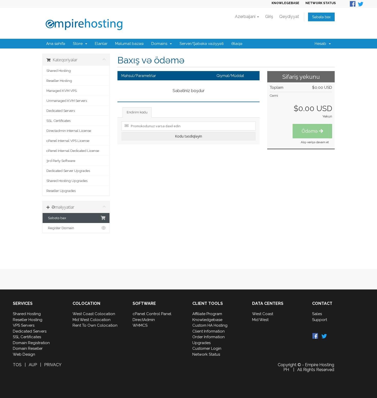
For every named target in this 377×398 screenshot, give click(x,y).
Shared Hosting (58, 71)
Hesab (321, 43)
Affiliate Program (207, 314)
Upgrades (201, 343)
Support (319, 319)
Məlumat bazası (129, 43)
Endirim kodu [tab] (137, 112)
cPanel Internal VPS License (67, 141)
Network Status (206, 354)
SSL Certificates (58, 121)
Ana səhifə (55, 43)
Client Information (208, 331)
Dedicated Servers (60, 111)
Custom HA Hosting (209, 325)
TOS (17, 364)
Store (79, 43)
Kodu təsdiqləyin (188, 136)
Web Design (24, 354)
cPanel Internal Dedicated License (72, 151)
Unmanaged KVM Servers (66, 101)
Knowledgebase (207, 319)
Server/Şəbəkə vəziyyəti (202, 43)
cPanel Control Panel (152, 314)
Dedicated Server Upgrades (68, 171)
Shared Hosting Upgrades (66, 181)
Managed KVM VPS (61, 91)
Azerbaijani (245, 16)
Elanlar (101, 43)
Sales (317, 314)
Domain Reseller (28, 348)
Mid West (260, 319)
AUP (33, 364)
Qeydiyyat (289, 16)
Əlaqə (236, 43)
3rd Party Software (60, 161)
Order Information (208, 337)
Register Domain (60, 228)
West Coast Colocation (94, 314)
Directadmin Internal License (68, 131)
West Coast (262, 314)
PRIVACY (53, 364)
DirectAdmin (144, 319)
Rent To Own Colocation (95, 325)
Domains (160, 43)
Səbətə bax (321, 17)
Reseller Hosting (59, 81)
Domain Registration (31, 343)
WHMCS (140, 325)
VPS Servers (23, 325)
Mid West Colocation (92, 319)
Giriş (269, 16)
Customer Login (206, 348)
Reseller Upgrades (61, 191)
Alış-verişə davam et (315, 142)
